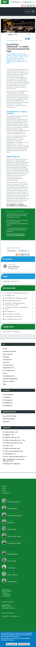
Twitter (26, 39)
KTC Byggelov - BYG (8, 435)
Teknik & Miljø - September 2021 (11, 281)
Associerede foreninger (10, 416)
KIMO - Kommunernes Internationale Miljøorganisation (13, 460)
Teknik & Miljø (5, 493)
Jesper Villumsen (13, 267)
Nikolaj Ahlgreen (12, 554)
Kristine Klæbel (12, 508)
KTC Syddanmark (8, 403)
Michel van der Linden (14, 536)
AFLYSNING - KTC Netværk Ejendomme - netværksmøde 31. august (15, 304)
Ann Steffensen (12, 582)
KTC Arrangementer (8, 370)
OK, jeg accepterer (12, 644)
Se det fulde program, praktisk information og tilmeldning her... (16, 234)
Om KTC (5, 348)
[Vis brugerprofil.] (5, 266)
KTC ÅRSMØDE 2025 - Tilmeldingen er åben (16, 298)
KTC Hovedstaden (8, 394)
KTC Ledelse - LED (8, 445)
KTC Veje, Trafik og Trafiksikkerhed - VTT (15, 456)
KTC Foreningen (7, 332)
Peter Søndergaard (13, 502)
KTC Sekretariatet (8, 365)
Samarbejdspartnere (9, 376)
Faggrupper (6, 428)
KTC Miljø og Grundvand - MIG (11, 448)
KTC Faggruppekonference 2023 (13, 319)
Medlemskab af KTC (8, 368)
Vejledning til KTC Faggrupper (11, 463)
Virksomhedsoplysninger (10, 378)
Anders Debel (11, 529)
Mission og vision (8, 354)
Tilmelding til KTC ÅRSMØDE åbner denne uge (16, 293)
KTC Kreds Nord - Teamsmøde (13, 314)
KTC (4, 344)
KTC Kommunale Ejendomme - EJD (12, 443)
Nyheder (4, 486)
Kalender (4, 491)
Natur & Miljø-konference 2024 (13, 300)
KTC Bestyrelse (7, 359)
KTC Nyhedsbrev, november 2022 (13, 316)
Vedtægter (6, 357)
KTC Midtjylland (7, 405)
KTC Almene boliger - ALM (10, 432)
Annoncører (6, 421)
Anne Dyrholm (11, 561)
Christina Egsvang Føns (14, 515)
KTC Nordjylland (7, 400)
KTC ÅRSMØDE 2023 (10, 311)
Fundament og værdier (9, 351)
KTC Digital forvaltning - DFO (11, 437)
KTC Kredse (6, 362)
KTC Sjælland (6, 397)
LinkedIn (29, 39)
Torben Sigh (11, 568)
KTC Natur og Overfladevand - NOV (13, 451)
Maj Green (10, 522)
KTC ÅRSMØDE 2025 (10, 295)
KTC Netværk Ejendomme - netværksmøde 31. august (17, 308)
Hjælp (4, 384)
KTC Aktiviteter (16, 332)
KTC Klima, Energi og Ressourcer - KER (14, 440)
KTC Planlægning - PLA (9, 454)
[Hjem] (5, 2)
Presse (5, 373)
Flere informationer (24, 644)
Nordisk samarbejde (9, 419)
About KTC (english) (8, 381)
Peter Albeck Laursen (14, 543)
